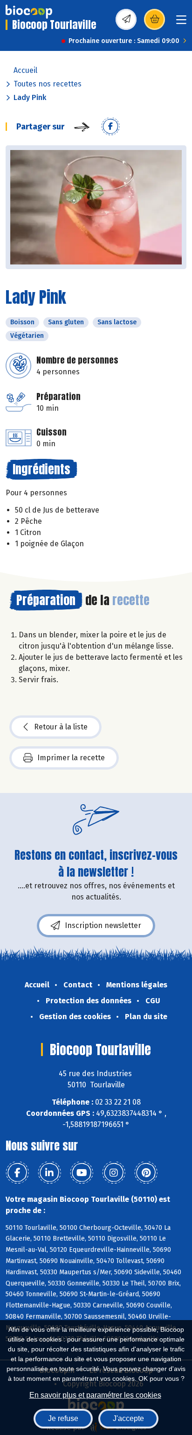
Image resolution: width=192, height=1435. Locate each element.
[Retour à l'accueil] (29, 12)
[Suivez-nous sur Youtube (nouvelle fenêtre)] (81, 1173)
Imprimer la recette (71, 757)
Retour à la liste (61, 726)
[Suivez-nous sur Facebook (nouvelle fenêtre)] (17, 1173)
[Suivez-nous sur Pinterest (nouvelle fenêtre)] (146, 1173)
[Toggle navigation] (181, 23)
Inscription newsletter (103, 925)
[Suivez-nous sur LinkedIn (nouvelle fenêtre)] (49, 1173)
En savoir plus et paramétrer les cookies (95, 1395)
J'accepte (128, 1418)
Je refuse (63, 1418)
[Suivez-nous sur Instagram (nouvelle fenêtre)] (113, 1173)
